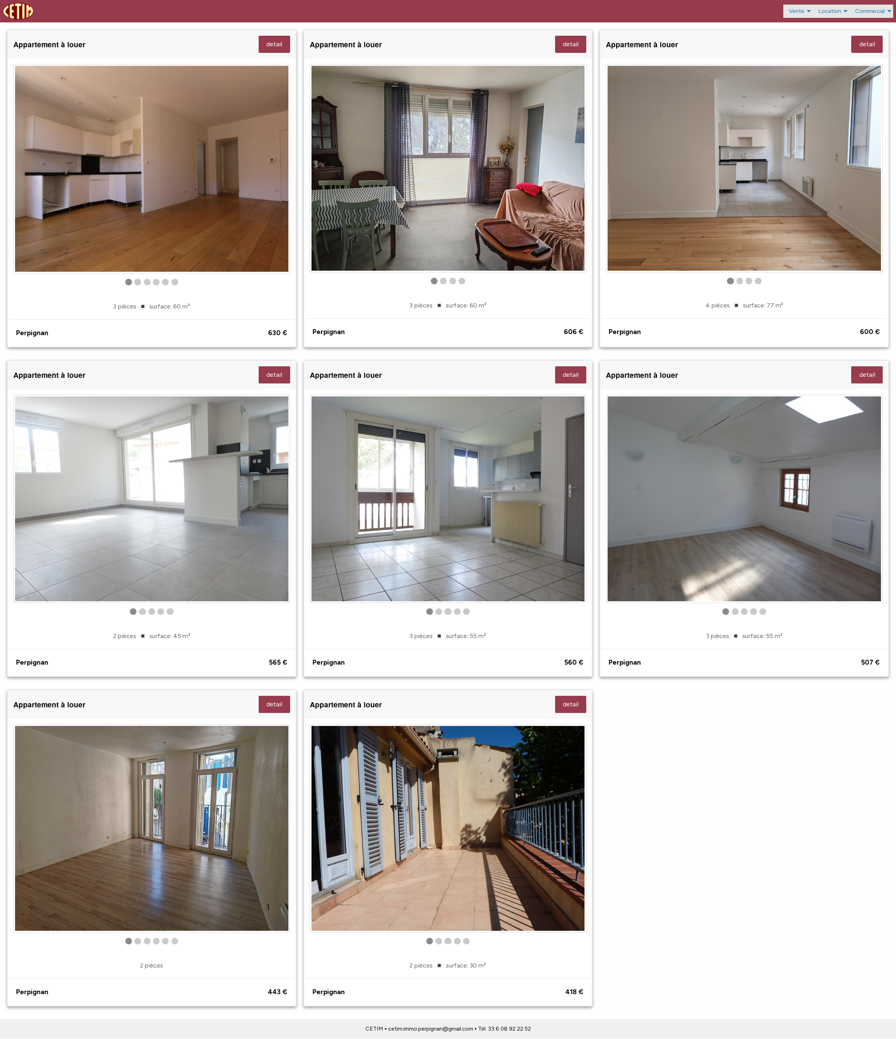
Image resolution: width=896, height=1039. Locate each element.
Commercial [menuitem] (870, 11)
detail (274, 44)
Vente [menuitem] (796, 11)
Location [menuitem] (829, 11)
